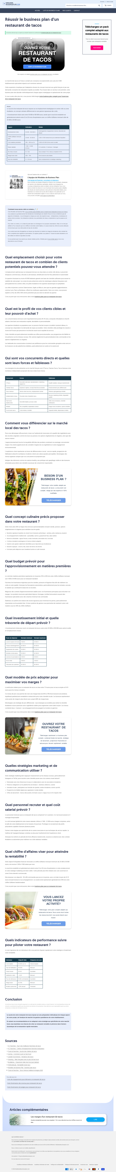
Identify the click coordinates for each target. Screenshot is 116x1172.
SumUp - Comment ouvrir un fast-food (19, 1054)
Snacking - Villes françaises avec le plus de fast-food (23, 1059)
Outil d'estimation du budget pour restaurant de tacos (24, 1087)
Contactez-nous (84, 1164)
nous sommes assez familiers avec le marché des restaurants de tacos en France (46, 212)
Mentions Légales (93, 1164)
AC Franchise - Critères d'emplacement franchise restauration (26, 1048)
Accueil (37, 10)
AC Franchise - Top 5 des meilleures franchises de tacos (24, 1046)
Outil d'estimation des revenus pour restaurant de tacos (24, 1083)
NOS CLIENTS (67, 10)
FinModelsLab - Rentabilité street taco (19, 1065)
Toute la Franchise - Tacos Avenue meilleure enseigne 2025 (25, 1070)
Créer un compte (110, 1)
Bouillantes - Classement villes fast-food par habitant (23, 1062)
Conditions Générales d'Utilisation (25, 1164)
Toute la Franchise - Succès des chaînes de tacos (22, 1051)
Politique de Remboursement (72, 1164)
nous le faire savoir (53, 239)
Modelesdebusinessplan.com (22, 1169)
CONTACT (77, 10)
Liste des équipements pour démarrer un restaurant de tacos (26, 1079)
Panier (109, 5)
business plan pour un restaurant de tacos (41, 74)
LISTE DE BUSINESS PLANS (51, 10)
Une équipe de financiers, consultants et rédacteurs (43, 180)
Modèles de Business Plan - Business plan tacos (22, 1067)
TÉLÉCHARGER (97, 48)
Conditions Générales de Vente (41, 1164)
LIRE (95, 1119)
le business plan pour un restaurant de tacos (51, 32)
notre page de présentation (47, 195)
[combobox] (83, 5)
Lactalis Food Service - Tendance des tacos (20, 1057)
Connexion (102, 1)
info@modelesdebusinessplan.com (27, 1156)
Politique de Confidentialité (57, 1164)
